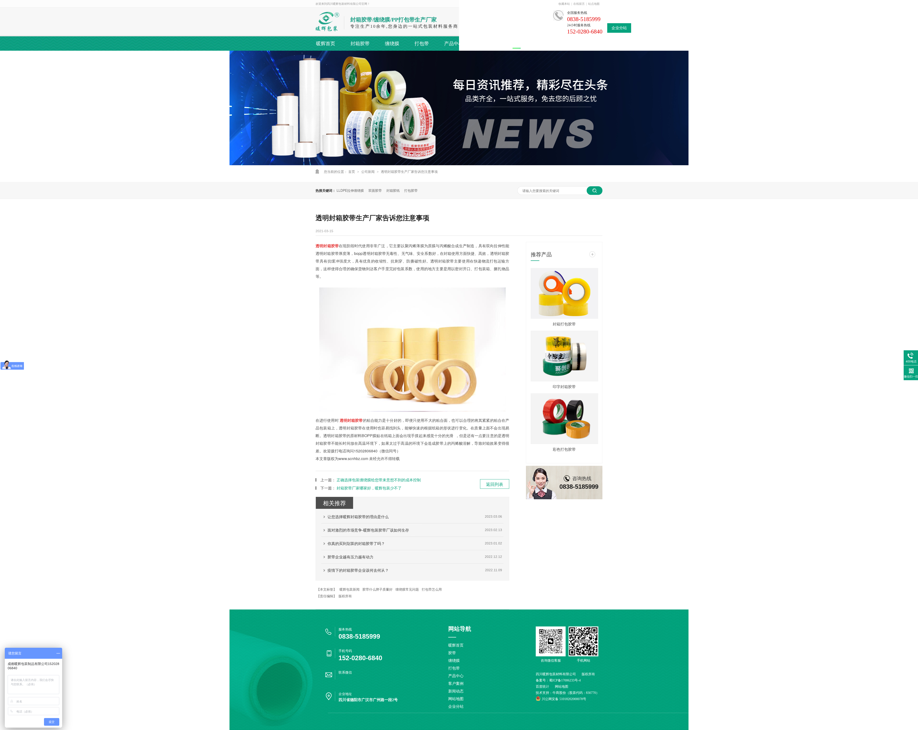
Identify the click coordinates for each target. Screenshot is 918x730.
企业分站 (619, 28)
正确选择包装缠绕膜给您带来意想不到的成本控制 (379, 480)
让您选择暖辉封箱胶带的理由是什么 (358, 516)
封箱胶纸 (393, 190)
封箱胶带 (360, 43)
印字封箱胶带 (564, 386)
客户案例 (488, 43)
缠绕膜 (392, 43)
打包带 (422, 43)
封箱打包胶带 (564, 324)
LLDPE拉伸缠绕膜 (350, 190)
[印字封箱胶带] (564, 356)
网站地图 (456, 699)
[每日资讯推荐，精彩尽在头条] (459, 163)
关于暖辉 (557, 43)
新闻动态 (522, 43)
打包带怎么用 (432, 589)
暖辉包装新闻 (349, 589)
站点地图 (594, 3)
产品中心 (453, 43)
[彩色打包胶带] (564, 418)
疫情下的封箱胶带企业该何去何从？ (358, 570)
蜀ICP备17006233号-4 (565, 680)
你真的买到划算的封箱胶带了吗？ (356, 543)
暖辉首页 (325, 43)
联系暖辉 (591, 43)
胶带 (452, 653)
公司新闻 (368, 171)
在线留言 (579, 3)
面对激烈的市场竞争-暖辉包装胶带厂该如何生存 (368, 530)
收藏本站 (564, 3)
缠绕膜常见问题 (407, 589)
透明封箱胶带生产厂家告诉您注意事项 (409, 171)
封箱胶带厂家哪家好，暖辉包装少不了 (369, 488)
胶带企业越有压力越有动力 (350, 557)
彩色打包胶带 (564, 449)
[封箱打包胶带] (564, 293)
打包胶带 (411, 190)
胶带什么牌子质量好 (377, 589)
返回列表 (494, 484)
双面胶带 (375, 190)
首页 (352, 171)
